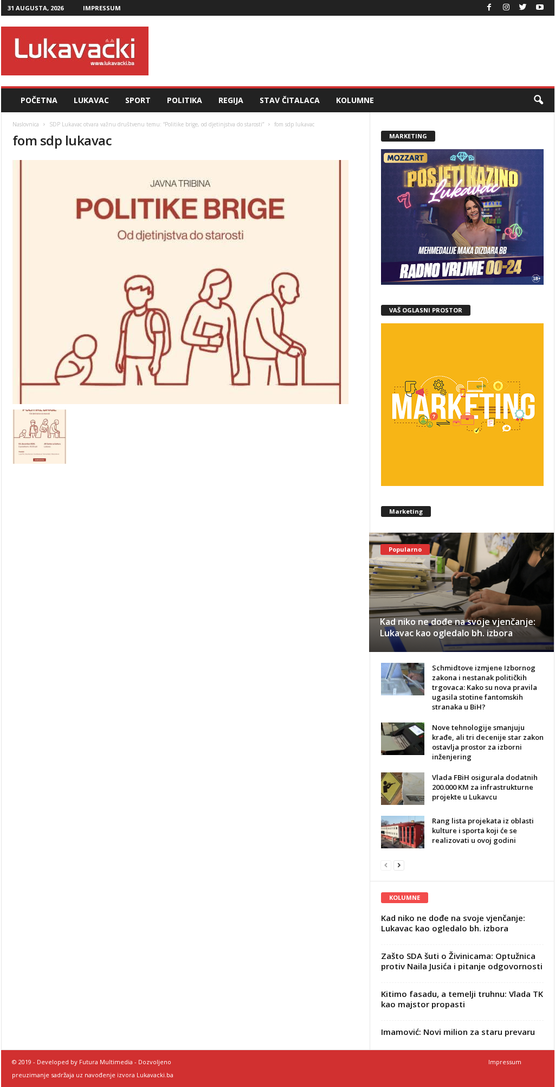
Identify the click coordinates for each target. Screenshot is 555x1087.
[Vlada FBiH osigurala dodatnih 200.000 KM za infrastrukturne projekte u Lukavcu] (402, 788)
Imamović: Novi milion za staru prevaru (458, 1031)
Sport (138, 100)
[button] (538, 100)
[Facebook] (489, 8)
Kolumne (355, 100)
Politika (184, 100)
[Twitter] (523, 8)
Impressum (102, 8)
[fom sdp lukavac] (185, 282)
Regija (230, 100)
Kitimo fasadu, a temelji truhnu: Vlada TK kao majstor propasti (462, 998)
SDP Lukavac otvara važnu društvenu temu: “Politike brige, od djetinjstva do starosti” (156, 124)
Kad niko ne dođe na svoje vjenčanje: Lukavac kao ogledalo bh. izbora (457, 627)
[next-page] (398, 865)
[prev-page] (385, 865)
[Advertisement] (357, 51)
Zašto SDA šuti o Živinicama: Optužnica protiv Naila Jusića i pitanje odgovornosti (462, 960)
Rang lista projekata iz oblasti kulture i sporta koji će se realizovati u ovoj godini (483, 830)
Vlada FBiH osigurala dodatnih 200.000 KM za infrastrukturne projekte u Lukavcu (485, 787)
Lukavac (91, 100)
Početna (39, 100)
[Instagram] (506, 8)
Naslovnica (25, 124)
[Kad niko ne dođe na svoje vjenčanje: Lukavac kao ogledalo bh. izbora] (461, 592)
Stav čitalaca (290, 100)
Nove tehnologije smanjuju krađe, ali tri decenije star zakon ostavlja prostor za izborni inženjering (488, 742)
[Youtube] (539, 8)
